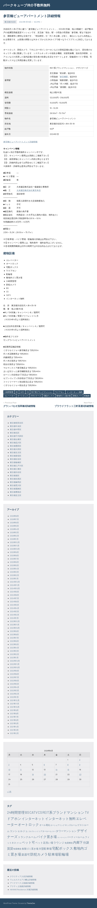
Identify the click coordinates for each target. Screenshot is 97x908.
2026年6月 (14, 522)
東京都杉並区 (15, 459)
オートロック (22, 396)
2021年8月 (14, 713)
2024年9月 (14, 592)
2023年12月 (15, 621)
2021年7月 (14, 717)
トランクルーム (27, 836)
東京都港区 (14, 475)
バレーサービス (61, 837)
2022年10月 (15, 667)
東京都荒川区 (15, 485)
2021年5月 (14, 723)
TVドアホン (59, 392)
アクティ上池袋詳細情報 (20, 886)
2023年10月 (15, 628)
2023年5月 (14, 644)
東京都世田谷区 (16, 423)
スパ (53, 831)
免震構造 (69, 843)
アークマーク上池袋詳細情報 (22, 883)
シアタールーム (45, 831)
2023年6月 (14, 641)
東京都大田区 (15, 449)
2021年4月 (14, 727)
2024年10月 (15, 588)
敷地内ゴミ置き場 (63, 396)
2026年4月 (14, 529)
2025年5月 (14, 565)
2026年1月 (14, 539)
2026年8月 (14, 516)
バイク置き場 (46, 837)
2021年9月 (14, 710)
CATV (22, 392)
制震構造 (17, 849)
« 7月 (9, 792)
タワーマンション (66, 830)
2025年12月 (15, 542)
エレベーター (9, 396)
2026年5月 (14, 526)
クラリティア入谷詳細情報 (21, 876)
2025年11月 (14, 545)
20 (45, 774)
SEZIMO (37, 22)
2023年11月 (14, 624)
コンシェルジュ (19, 830)
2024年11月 (14, 585)
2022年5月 (14, 684)
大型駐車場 (45, 848)
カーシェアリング (57, 825)
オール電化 (44, 825)
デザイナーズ (35, 396)
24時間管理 (8, 392)
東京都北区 (14, 433)
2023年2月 (14, 654)
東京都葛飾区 (15, 489)
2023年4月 (14, 647)
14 (56, 769)
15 (68, 769)
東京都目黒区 (15, 479)
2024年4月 (14, 608)
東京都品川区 (15, 442)
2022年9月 (14, 671)
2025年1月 (14, 578)
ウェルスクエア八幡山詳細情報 (23, 879)
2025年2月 (14, 575)
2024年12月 (15, 582)
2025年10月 (15, 549)
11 (21, 769)
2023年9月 (14, 631)
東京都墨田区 (15, 446)
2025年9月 (14, 552)
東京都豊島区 (15, 492)
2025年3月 (14, 572)
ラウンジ (58, 842)
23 (80, 774)
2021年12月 (14, 700)
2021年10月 (14, 707)
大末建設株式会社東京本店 (29, 190)
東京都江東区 (15, 469)
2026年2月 (14, 536)
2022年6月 (14, 680)
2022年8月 (14, 674)
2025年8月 (14, 555)
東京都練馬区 (15, 482)
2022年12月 (15, 661)
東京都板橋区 (15, 462)
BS (17, 392)
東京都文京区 (15, 452)
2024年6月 (14, 601)
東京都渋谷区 (10, 22)
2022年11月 (14, 664)
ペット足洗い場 (44, 842)
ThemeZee (31, 903)
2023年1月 (14, 657)
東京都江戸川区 (16, 465)
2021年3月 (14, 730)
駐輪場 (87, 396)
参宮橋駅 (64, 76)
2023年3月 (14, 651)
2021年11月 (14, 703)
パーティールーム (76, 837)
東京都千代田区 (16, 436)
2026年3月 (14, 532)
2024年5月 (14, 605)
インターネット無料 (75, 392)
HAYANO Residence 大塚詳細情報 (24, 889)
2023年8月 (14, 634)
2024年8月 (14, 595)
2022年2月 (14, 694)
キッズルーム (71, 825)
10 (9, 769)
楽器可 (25, 854)
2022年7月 (14, 677)
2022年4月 (14, 687)
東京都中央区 (15, 426)
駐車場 (53, 854)
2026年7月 (14, 519)
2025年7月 (14, 559)
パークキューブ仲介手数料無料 (26, 5)
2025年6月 (14, 562)
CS (28, 392)
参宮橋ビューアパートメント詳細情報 (20, 142)
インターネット (33, 818)
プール (18, 843)
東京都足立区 (15, 495)
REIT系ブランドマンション (42, 392)
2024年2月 (14, 615)
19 (33, 774)
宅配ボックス (48, 396)
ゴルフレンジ (33, 831)
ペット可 (28, 842)
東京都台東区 (15, 439)
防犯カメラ (77, 396)
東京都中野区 (15, 429)
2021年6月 (14, 720)
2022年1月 (14, 697)
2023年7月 (14, 638)
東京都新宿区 (15, 456)
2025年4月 (14, 568)
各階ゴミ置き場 (30, 848)
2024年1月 (14, 618)
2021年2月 (14, 733)
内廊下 (78, 842)
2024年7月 (14, 598)
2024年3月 (14, 611)
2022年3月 (14, 690)
